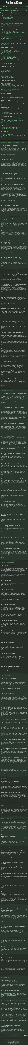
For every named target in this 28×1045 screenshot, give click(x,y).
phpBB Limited (20, 983)
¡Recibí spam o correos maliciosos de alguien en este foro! (12, 97)
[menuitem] (26, 10)
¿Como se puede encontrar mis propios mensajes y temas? (12, 113)
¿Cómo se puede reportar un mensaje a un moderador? (11, 59)
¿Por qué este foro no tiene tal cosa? (8, 134)
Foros (7, 6)
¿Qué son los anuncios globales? (7, 72)
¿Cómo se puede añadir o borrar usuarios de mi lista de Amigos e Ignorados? (13, 104)
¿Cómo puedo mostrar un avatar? (7, 40)
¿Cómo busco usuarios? (5, 112)
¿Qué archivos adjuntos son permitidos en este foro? (11, 127)
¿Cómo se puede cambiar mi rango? (7, 42)
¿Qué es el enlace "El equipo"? (6, 90)
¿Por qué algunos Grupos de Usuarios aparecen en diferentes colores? (14, 87)
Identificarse (3, 8)
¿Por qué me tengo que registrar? (7, 17)
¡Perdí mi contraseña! (5, 24)
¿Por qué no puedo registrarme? (7, 19)
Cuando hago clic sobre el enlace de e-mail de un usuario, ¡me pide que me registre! (13, 44)
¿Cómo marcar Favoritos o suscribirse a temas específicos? (12, 120)
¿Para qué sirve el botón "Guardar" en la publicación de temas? (13, 60)
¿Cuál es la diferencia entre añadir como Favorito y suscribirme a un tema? (13, 119)
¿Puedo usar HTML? (4, 69)
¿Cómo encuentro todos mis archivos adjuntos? (10, 128)
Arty (11, 1041)
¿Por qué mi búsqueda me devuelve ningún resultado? (11, 109)
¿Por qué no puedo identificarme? (7, 22)
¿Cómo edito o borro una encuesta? (7, 55)
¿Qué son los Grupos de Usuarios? (7, 84)
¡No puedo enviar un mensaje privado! (8, 94)
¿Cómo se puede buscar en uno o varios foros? (10, 108)
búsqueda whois (16, 1007)
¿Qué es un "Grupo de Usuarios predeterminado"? (10, 89)
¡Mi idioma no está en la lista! (6, 38)
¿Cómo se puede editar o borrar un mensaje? (9, 50)
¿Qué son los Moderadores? (6, 83)
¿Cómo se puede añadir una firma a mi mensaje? (10, 51)
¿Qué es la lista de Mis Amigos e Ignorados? (9, 101)
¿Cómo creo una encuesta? (6, 52)
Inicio (4, 6)
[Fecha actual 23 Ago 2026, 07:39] (25, 10)
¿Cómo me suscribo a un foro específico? (8, 121)
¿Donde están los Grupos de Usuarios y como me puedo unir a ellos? (14, 85)
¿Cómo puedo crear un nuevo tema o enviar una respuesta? (12, 49)
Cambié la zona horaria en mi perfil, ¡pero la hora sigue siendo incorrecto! (12, 37)
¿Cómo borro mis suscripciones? (7, 122)
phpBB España (18, 1042)
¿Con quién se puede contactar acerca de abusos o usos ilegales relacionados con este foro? (13, 136)
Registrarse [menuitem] (27, 6)
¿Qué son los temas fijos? (6, 75)
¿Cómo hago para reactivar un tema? (8, 63)
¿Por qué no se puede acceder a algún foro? (9, 56)
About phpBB (13, 985)
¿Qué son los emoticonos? (6, 70)
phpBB (2, 327)
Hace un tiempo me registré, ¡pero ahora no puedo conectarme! (12, 23)
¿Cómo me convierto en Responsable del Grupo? (10, 86)
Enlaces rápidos (1, 6)
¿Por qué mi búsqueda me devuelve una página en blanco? (12, 111)
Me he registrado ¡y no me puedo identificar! (9, 20)
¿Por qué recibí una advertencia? (7, 58)
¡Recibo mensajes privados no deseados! (8, 96)
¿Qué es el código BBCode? (6, 67)
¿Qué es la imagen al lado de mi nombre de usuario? (11, 39)
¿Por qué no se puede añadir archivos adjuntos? (10, 57)
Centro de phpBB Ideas (5, 994)
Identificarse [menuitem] (25, 6)
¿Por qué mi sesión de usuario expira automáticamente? (11, 25)
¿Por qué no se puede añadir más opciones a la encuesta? (12, 53)
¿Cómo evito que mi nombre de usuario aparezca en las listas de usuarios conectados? (13, 33)
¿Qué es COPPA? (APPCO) (6, 18)
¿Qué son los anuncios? (5, 73)
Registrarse (10, 8)
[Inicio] (14, 2)
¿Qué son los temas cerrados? (6, 76)
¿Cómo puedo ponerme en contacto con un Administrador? (12, 137)
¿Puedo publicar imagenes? (6, 71)
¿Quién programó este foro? (6, 133)
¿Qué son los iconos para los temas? (8, 77)
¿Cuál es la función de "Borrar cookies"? (8, 26)
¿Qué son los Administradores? (7, 81)
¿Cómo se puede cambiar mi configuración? (9, 31)
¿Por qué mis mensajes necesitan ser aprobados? (10, 62)
